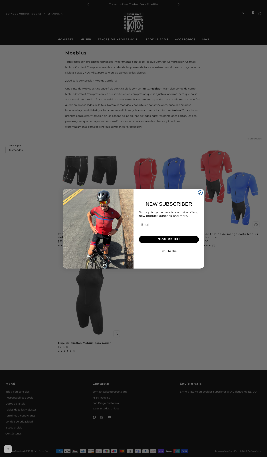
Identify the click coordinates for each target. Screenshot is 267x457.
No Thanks (169, 251)
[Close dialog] (200, 192)
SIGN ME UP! (169, 239)
